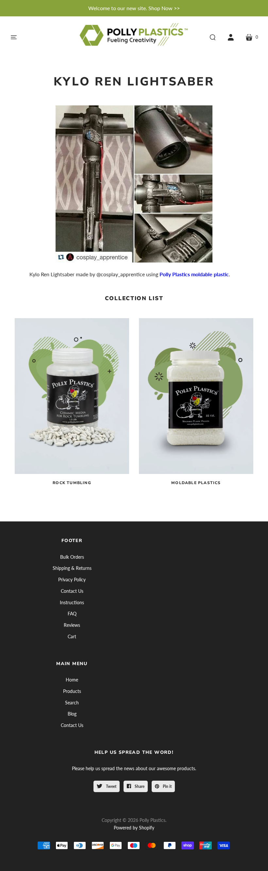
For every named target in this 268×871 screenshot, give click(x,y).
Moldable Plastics (196, 483)
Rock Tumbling (72, 483)
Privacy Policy (72, 579)
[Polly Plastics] (134, 37)
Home (72, 679)
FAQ (72, 613)
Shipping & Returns (72, 568)
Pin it (167, 786)
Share (139, 786)
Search (72, 702)
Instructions (72, 602)
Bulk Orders (72, 557)
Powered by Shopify (134, 827)
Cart (72, 636)
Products (72, 691)
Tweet (110, 786)
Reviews (72, 625)
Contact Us (72, 591)
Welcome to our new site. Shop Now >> (134, 8)
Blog (72, 714)
